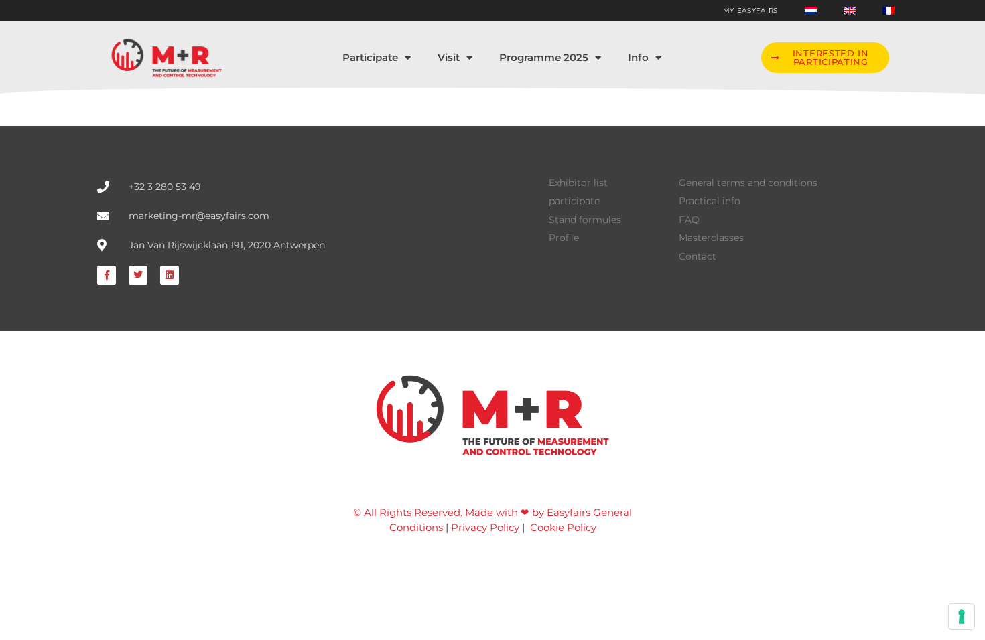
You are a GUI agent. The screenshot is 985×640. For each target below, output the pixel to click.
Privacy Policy (485, 527)
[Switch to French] (888, 10)
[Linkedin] (169, 275)
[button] (825, 57)
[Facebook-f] (106, 275)
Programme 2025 (543, 57)
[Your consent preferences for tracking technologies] (961, 616)
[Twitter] (138, 275)
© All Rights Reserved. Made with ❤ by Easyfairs (471, 512)
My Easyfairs (750, 10)
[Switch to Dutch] (811, 10)
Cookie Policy (563, 527)
